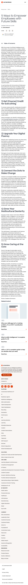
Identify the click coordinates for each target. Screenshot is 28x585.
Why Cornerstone (5, 514)
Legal (3, 569)
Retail (2, 506)
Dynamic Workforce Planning (8, 475)
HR (2, 417)
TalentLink (3, 438)
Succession (4, 412)
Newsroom (3, 532)
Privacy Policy (5, 572)
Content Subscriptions (6, 430)
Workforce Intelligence (6, 399)
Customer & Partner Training (8, 483)
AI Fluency (3, 467)
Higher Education (5, 503)
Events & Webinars (5, 556)
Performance (4, 415)
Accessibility (4, 545)
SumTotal (3, 435)
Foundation (4, 527)
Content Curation (5, 472)
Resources (3, 9)
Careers (3, 535)
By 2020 (18, 143)
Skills (9, 9)
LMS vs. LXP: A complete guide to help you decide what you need (12, 346)
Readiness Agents (5, 397)
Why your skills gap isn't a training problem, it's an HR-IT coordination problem (13, 303)
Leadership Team (5, 517)
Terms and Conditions (7, 579)
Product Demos (5, 553)
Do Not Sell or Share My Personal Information (12, 582)
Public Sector (4, 490)
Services (3, 443)
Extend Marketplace (6, 448)
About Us (3, 525)
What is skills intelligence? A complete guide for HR (13, 334)
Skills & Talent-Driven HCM (7, 457)
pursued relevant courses (11, 119)
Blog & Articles (4, 558)
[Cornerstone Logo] (6, 2)
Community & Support (6, 383)
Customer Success (5, 520)
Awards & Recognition (6, 543)
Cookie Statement (6, 576)
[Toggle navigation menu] (24, 2)
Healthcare (4, 495)
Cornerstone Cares (5, 530)
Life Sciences (4, 498)
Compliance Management (7, 465)
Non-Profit (3, 508)
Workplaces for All (5, 485)
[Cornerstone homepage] (14, 365)
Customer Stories (5, 522)
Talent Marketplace (5, 407)
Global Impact (4, 540)
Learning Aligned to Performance (9, 462)
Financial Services (5, 493)
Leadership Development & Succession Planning (12, 470)
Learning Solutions (5, 420)
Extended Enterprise (6, 425)
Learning (3, 422)
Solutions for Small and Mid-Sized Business (11, 454)
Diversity (3, 215)
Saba (2, 433)
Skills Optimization (5, 402)
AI (1, 394)
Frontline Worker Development (8, 477)
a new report (6, 60)
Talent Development (6, 404)
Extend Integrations (6, 446)
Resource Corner (5, 550)
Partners (3, 538)
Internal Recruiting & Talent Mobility (9, 480)
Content (3, 428)
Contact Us (4, 381)
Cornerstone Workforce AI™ (7, 391)
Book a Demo (6, 375)
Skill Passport (4, 441)
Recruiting (3, 410)
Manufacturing (4, 501)
